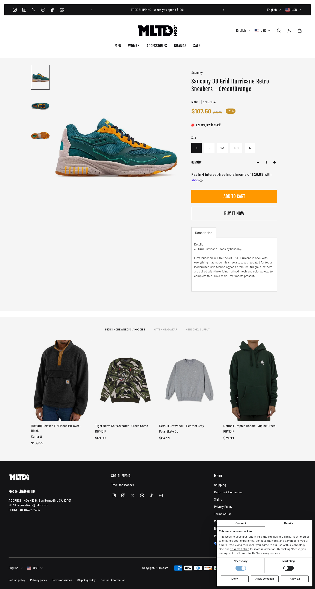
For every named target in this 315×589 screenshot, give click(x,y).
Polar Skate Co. (169, 431)
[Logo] (157, 30)
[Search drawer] (279, 30)
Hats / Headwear (165, 329)
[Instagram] (15, 10)
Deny (234, 578)
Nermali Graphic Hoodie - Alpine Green (249, 426)
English (13, 568)
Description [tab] (204, 233)
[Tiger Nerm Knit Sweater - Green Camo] (125, 380)
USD (36, 568)
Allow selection (264, 578)
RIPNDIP (100, 431)
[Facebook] (24, 10)
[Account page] (289, 30)
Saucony (197, 72)
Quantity (196, 162)
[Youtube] (43, 10)
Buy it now (234, 213)
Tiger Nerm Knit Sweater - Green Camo (121, 426)
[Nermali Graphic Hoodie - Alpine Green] (253, 380)
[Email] (62, 10)
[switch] (288, 568)
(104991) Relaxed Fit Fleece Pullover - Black (56, 428)
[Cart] (299, 30)
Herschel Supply (198, 329)
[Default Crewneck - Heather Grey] (189, 380)
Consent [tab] (241, 523)
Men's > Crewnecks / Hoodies (125, 329)
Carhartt (36, 436)
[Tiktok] (52, 10)
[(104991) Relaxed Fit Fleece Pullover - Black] (61, 380)
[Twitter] (33, 10)
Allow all (295, 578)
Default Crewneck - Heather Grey (181, 426)
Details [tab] (288, 523)
